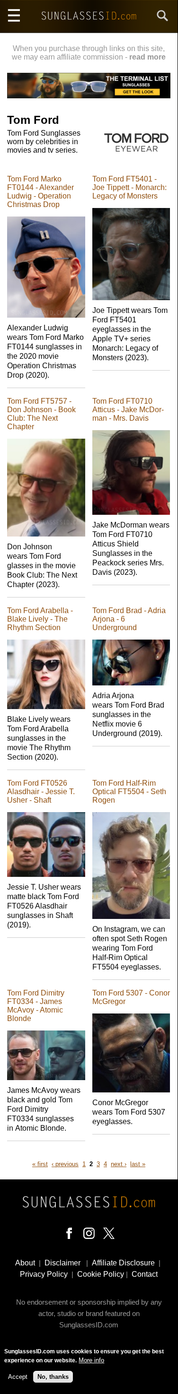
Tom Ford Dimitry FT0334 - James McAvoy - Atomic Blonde (35, 1005)
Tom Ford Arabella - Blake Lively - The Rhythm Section (40, 619)
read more (147, 57)
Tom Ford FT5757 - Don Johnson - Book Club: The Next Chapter (41, 414)
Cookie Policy (100, 1274)
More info (91, 1360)
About (25, 1263)
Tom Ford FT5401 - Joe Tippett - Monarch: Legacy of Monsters (129, 187)
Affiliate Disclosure (123, 1263)
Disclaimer (62, 1263)
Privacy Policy (44, 1274)
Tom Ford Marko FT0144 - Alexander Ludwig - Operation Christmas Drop (40, 191)
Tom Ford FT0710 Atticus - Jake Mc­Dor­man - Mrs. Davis (128, 409)
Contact (145, 1274)
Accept (17, 1376)
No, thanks (53, 1376)
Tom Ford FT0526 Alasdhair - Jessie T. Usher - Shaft (41, 791)
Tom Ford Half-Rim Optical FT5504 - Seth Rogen (129, 791)
